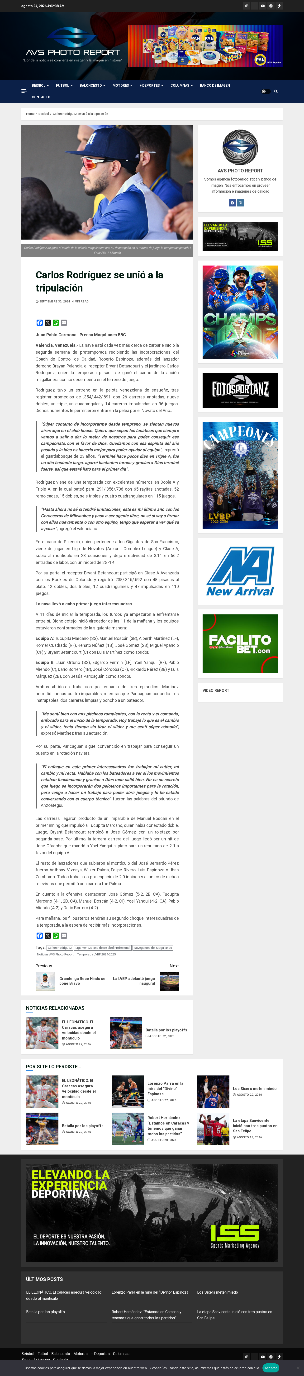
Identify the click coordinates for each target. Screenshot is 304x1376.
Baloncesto (91, 85)
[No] (298, 1368)
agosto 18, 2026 (249, 1137)
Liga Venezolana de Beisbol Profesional (103, 947)
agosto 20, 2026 (163, 1140)
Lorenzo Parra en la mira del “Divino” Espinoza (128, 1091)
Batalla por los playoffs (126, 1033)
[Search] (276, 91)
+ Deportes (150, 85)
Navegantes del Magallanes (153, 947)
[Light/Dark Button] (266, 91)
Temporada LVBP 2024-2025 (96, 954)
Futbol (62, 85)
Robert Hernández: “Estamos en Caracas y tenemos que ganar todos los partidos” (128, 1129)
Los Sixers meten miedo (213, 1091)
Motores (121, 85)
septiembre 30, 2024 (54, 301)
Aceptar (271, 1368)
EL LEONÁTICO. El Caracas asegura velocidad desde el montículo (42, 1033)
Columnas (180, 85)
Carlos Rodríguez (60, 947)
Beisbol (38, 85)
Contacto (41, 97)
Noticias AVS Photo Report (55, 954)
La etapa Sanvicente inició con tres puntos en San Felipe (213, 1129)
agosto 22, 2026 (78, 1044)
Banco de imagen (215, 85)
